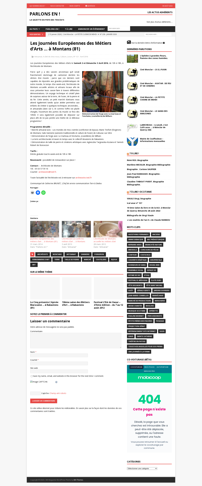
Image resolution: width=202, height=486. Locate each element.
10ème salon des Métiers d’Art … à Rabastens (76, 304)
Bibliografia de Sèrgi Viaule (140, 215)
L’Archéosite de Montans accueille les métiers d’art (105, 240)
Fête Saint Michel (154, 285)
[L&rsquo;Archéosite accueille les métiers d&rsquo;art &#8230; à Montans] (76, 229)
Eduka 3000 (154, 265)
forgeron (99, 254)
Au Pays (34, 29)
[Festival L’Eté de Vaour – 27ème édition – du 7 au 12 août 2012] (108, 288)
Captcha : (45, 393)
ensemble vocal (135, 270)
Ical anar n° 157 (134, 203)
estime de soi (134, 275)
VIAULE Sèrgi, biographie (139, 198)
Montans (57, 254)
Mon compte (75, 6)
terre (57, 259)
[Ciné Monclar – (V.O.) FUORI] (132, 72)
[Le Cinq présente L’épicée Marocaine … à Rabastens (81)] (45, 288)
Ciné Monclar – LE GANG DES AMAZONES (154, 112)
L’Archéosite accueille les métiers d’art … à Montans (73, 240)
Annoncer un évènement (91, 29)
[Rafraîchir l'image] (56, 381)
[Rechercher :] (158, 34)
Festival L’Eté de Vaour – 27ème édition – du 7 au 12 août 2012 (108, 305)
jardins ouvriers (161, 290)
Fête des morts (135, 285)
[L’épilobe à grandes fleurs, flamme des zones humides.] (132, 59)
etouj (146, 275)
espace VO (151, 270)
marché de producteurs (139, 301)
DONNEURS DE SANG (137, 265)
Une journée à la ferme (139, 352)
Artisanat (38, 56)
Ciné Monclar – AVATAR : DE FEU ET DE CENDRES (155, 84)
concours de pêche (150, 250)
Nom (32, 352)
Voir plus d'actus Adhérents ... (159, 22)
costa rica (145, 255)
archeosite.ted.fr (83, 177)
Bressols (132, 250)
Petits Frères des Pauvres (140, 321)
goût (130, 290)
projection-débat (136, 326)
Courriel (34, 360)
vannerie (85, 254)
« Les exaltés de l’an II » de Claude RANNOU (148, 220)
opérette (153, 311)
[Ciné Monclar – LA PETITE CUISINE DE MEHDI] (132, 100)
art (34, 265)
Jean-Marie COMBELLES (138, 295)
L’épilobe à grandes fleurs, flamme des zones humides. (154, 56)
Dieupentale (156, 260)
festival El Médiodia (137, 280)
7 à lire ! (134, 153)
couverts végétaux (137, 260)
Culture (63, 56)
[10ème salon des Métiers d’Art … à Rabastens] (77, 288)
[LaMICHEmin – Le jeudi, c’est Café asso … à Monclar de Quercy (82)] (132, 128)
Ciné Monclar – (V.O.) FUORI (153, 69)
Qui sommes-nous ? (37, 6)
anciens (156, 234)
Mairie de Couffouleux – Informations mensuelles (152, 139)
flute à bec (156, 280)
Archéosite (42, 254)
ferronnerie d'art (40, 259)
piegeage (160, 321)
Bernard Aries (134, 245)
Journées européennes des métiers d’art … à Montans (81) (44, 240)
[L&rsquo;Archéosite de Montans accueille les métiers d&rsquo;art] (108, 229)
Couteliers (101, 259)
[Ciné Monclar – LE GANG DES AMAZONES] (132, 114)
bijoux (114, 259)
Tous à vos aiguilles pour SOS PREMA (145, 346)
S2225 (162, 331)
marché (87, 259)
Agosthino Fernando (138, 234)
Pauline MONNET (136, 316)
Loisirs (70, 56)
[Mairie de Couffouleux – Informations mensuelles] (132, 142)
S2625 (130, 336)
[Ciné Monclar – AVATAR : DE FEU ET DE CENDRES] (132, 86)
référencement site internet (142, 331)
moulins (150, 306)
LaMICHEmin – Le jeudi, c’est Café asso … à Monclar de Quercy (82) (154, 127)
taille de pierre (72, 259)
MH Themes (78, 480)
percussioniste (155, 316)
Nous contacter (57, 6)
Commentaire (36, 331)
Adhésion (91, 6)
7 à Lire (68, 29)
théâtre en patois (136, 341)
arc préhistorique (155, 239)
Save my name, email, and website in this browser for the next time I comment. (68, 376)
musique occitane (136, 311)
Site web (34, 368)
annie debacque (135, 239)
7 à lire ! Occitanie (140, 191)
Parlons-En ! (52, 29)
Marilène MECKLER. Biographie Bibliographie (148, 164)
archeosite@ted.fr (47, 172)
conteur (132, 255)
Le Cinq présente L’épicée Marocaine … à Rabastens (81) (44, 305)
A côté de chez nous (51, 56)
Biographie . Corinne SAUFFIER (141, 169)
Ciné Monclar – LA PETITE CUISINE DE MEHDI (152, 98)
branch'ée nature (153, 245)
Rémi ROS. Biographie (137, 160)
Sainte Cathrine (144, 336)
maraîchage (157, 295)
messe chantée (135, 306)
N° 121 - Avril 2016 (80, 56)
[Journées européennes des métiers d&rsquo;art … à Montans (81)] (44, 229)
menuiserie (160, 301)
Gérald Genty (143, 290)
